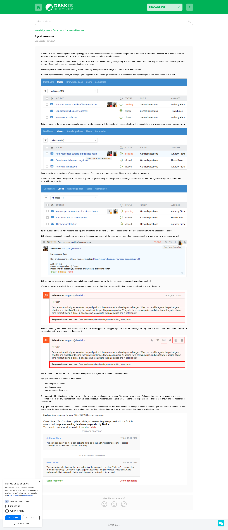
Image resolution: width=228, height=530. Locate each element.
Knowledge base (42, 30)
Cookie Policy (13, 495)
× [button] (39, 482)
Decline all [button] (31, 518)
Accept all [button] (13, 518)
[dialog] (22, 503)
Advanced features (75, 30)
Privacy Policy (27, 495)
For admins (58, 30)
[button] (22, 523)
